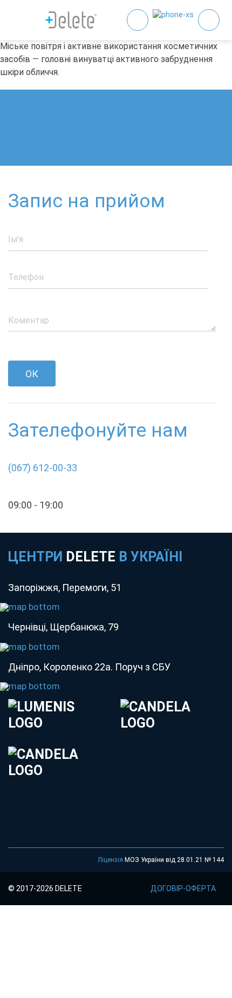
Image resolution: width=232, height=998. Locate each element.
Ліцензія (110, 860)
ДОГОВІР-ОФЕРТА (183, 888)
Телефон (26, 277)
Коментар (28, 320)
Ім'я (15, 239)
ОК (31, 373)
